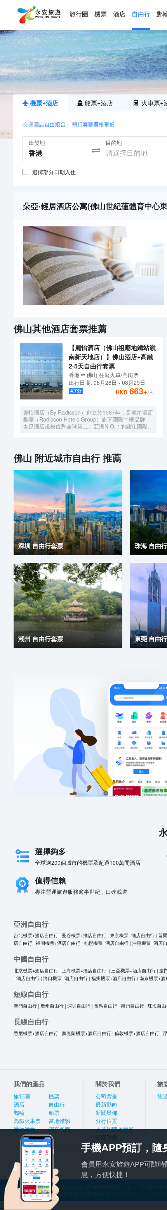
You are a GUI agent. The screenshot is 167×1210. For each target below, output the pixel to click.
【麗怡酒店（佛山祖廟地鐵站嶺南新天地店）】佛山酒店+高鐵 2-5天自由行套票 (112, 356)
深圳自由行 (78, 1005)
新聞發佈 (106, 1113)
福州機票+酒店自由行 (113, 978)
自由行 (141, 14)
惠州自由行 (132, 1005)
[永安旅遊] (38, 15)
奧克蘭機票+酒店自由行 (86, 1033)
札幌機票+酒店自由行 (106, 942)
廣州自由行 (52, 1005)
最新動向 (106, 1105)
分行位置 (106, 1121)
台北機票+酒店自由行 (36, 935)
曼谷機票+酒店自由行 (84, 935)
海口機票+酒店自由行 (65, 978)
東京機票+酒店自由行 (132, 935)
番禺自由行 (105, 1005)
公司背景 (106, 1096)
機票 (100, 14)
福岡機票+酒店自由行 (58, 942)
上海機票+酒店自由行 (85, 970)
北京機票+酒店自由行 (36, 970)
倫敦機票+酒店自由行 (137, 1033)
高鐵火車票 (27, 1121)
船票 (54, 1113)
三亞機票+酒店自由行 (133, 970)
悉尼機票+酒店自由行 (36, 1033)
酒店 (119, 14)
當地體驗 (59, 1121)
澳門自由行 (25, 1005)
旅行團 (79, 14)
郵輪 (19, 1113)
